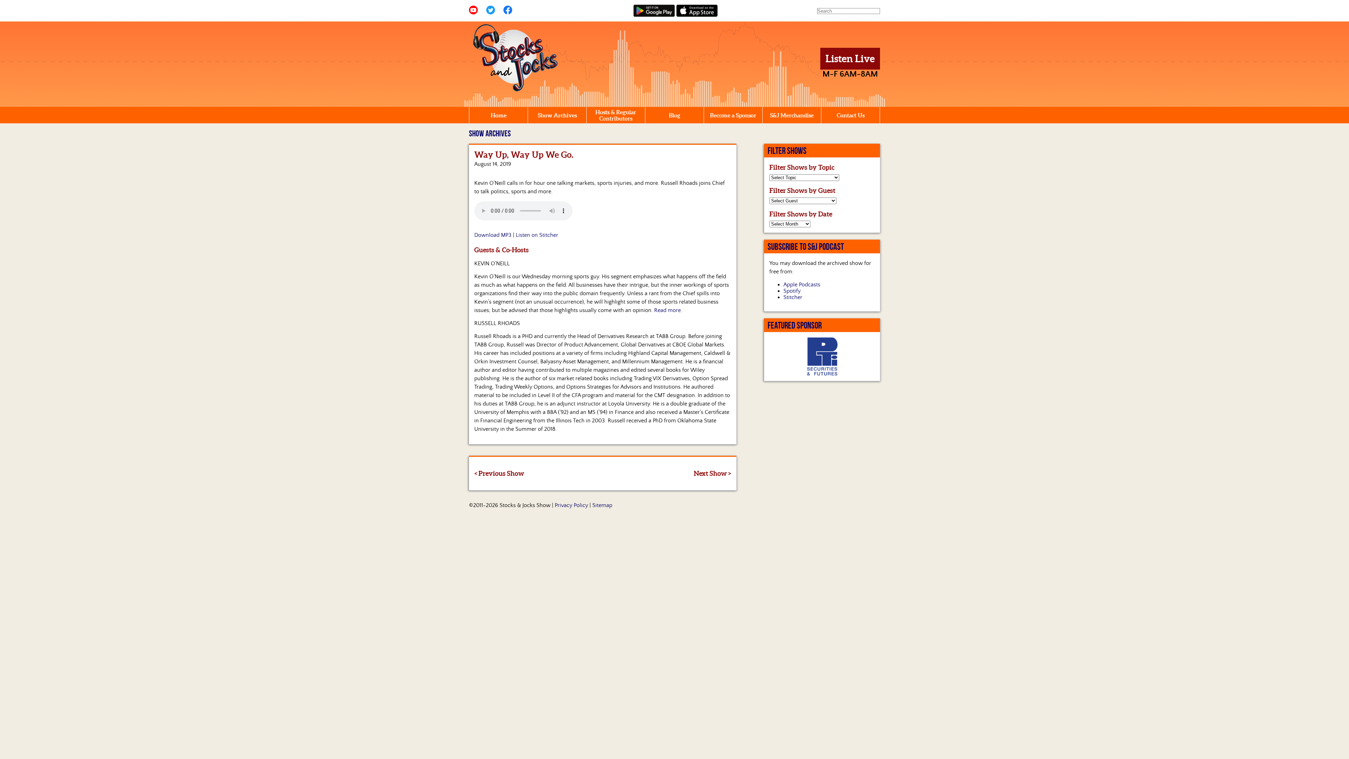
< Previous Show (499, 473)
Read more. (668, 310)
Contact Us (851, 115)
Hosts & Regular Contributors (615, 115)
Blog (674, 115)
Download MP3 (492, 235)
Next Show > (712, 473)
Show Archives (557, 115)
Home (499, 115)
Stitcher (792, 297)
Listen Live (850, 58)
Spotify (792, 291)
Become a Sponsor (733, 115)
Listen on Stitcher (537, 235)
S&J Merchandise (792, 115)
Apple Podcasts (801, 284)
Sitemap (602, 505)
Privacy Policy (571, 505)
